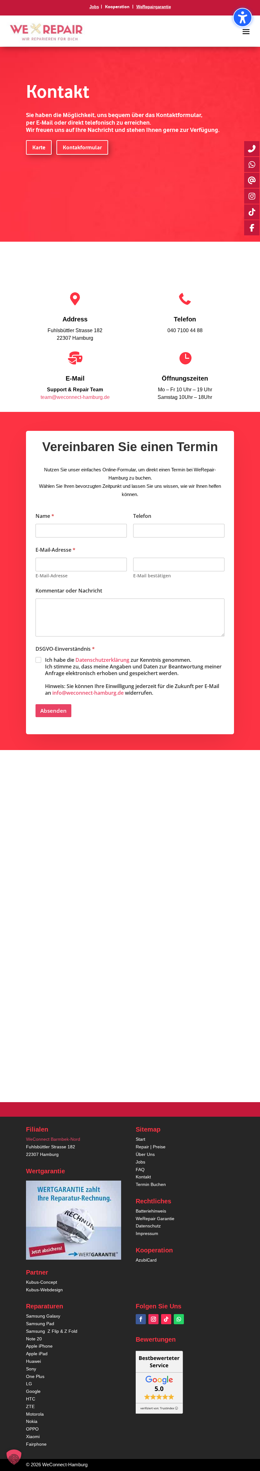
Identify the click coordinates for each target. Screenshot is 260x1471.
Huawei (33, 1361)
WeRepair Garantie (155, 1218)
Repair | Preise (151, 1146)
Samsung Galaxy (43, 1316)
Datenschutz (148, 1225)
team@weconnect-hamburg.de (75, 397)
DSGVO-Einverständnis (65, 649)
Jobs (94, 6)
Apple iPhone (39, 1346)
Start (140, 1139)
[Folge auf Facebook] (141, 1319)
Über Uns (145, 1154)
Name (45, 516)
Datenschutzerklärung (102, 659)
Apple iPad (37, 1353)
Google (33, 1391)
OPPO (32, 1428)
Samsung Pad (40, 1323)
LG (29, 1383)
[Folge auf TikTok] (166, 1319)
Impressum (147, 1233)
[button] (246, 31)
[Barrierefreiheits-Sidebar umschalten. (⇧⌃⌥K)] (242, 17)
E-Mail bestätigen (152, 575)
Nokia (31, 1421)
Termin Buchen (151, 1184)
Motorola (35, 1414)
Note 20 (34, 1338)
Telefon (142, 516)
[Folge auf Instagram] (153, 1319)
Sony (31, 1368)
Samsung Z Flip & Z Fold (51, 1331)
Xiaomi (33, 1436)
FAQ (140, 1169)
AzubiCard (146, 1260)
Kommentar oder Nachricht (69, 591)
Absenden (53, 710)
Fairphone (36, 1444)
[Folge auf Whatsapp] (179, 1319)
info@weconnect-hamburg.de (88, 692)
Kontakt (143, 1176)
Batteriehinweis (151, 1210)
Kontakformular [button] (82, 147)
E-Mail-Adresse (52, 575)
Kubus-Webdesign (44, 1289)
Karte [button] (38, 147)
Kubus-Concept (41, 1282)
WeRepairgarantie (153, 6)
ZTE (30, 1406)
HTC (30, 1398)
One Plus (35, 1376)
